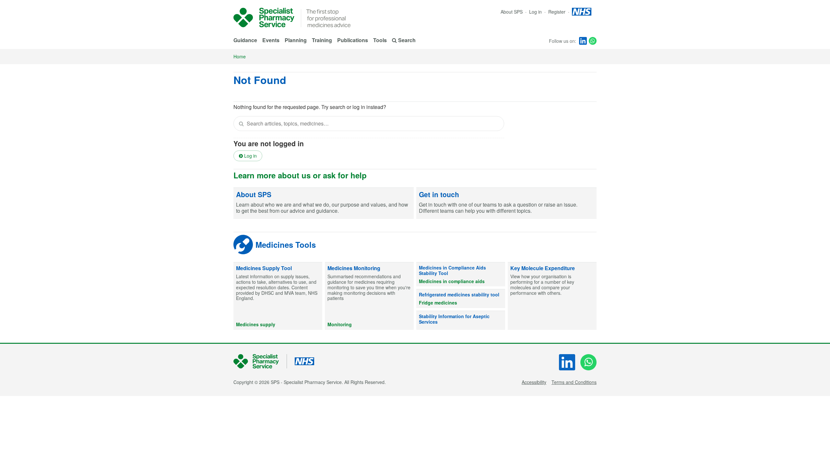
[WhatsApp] (593, 41)
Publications (352, 40)
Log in (536, 11)
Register (557, 11)
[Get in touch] (506, 203)
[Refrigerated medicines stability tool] (460, 298)
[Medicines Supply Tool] (277, 296)
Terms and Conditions (574, 382)
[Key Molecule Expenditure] (552, 296)
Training (322, 40)
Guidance (245, 40)
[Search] (241, 123)
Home (239, 56)
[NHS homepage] (581, 12)
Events (270, 40)
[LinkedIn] (583, 41)
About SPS (512, 11)
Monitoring (339, 324)
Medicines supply (255, 324)
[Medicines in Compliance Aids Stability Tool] (460, 274)
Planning (296, 40)
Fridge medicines (438, 302)
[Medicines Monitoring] (369, 296)
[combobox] (368, 123)
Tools (380, 40)
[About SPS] (323, 203)
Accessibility (534, 382)
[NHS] (260, 361)
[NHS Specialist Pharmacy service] (263, 17)
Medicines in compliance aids (452, 281)
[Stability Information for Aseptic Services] (460, 320)
